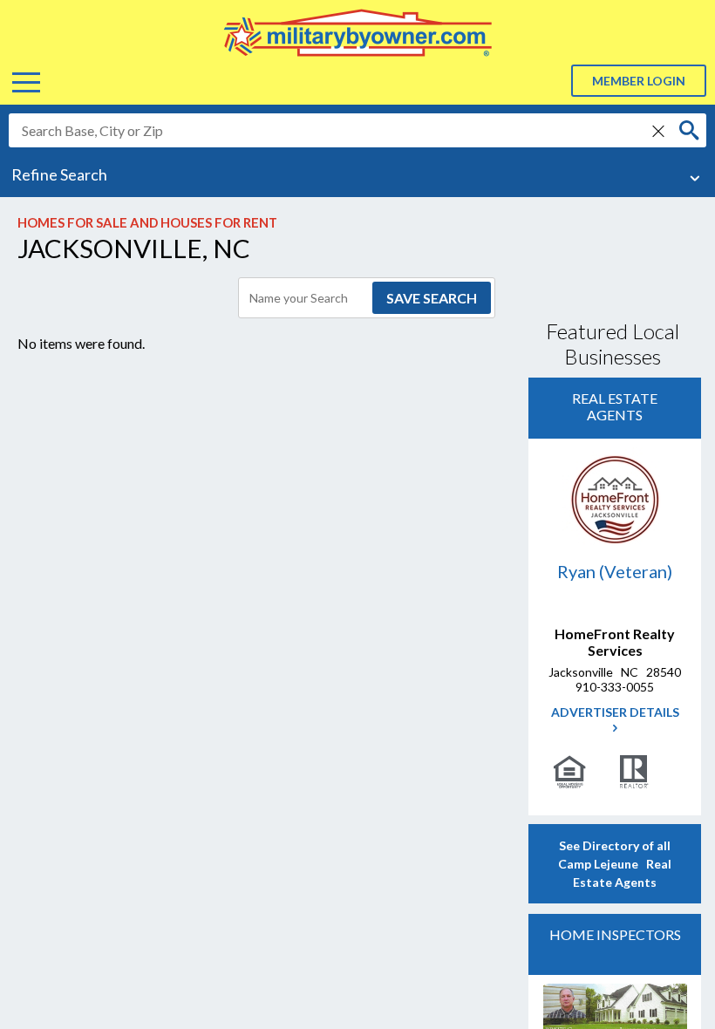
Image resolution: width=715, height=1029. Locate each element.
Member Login (638, 80)
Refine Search (59, 174)
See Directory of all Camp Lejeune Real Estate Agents (614, 863)
